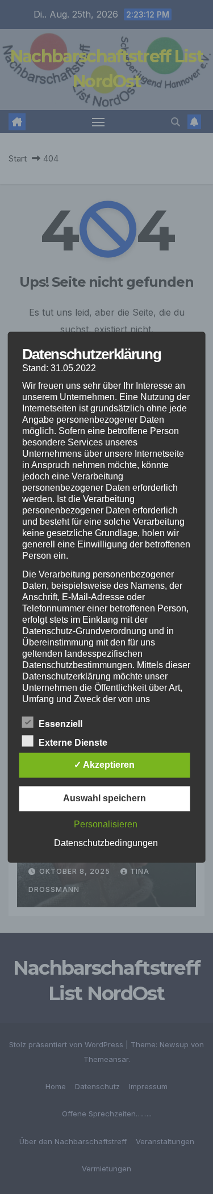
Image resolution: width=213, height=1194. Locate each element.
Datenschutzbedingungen (106, 843)
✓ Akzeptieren (104, 765)
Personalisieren (105, 824)
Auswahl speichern (104, 798)
